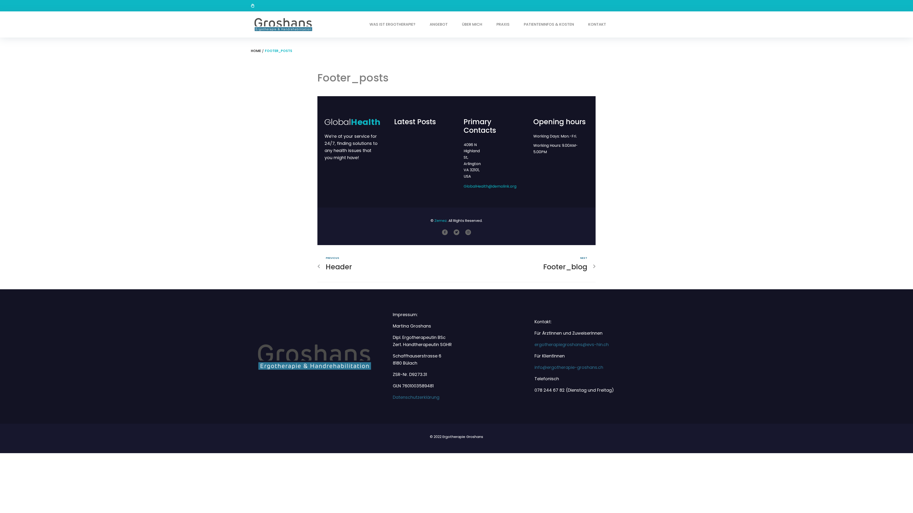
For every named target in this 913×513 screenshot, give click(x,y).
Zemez (440, 220)
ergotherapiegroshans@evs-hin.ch (571, 344)
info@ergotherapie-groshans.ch (568, 367)
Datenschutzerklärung (416, 397)
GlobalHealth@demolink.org (490, 186)
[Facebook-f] (445, 232)
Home (256, 50)
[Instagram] (468, 232)
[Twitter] (456, 232)
